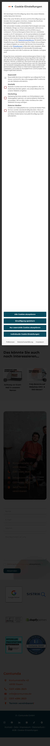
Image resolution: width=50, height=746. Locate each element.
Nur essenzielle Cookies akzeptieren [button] (25, 327)
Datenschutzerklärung (26, 40)
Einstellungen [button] (18, 46)
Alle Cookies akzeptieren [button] (25, 314)
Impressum (40, 342)
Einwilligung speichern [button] (25, 321)
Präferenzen (10, 342)
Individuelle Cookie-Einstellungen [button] (25, 334)
